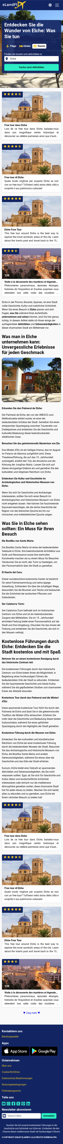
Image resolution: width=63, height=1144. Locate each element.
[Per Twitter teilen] (18, 1105)
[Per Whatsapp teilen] (8, 1105)
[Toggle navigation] (57, 5)
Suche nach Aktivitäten (31, 67)
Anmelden (49, 1115)
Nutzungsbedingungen (14, 1084)
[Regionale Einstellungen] (50, 5)
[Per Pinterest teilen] (23, 1105)
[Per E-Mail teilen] (4, 1105)
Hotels (26, 46)
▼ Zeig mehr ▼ (31, 1012)
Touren (41, 46)
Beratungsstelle (10, 1036)
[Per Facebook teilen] (13, 1105)
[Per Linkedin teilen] (28, 1105)
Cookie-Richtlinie (11, 1072)
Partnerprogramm (11, 1090)
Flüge (13, 46)
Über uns (6, 1065)
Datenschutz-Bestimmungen (17, 1078)
